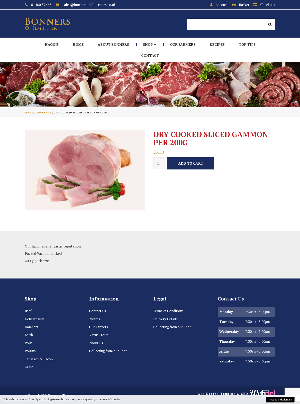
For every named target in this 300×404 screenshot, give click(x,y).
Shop (148, 44)
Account (222, 4)
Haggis (52, 44)
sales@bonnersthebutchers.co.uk (89, 4)
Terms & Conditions (168, 311)
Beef (28, 311)
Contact (150, 55)
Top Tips (247, 44)
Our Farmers (182, 44)
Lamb (29, 335)
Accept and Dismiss (280, 399)
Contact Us (97, 311)
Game (29, 367)
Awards (94, 319)
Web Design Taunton (216, 394)
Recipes (217, 44)
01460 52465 (41, 4)
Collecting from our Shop (108, 351)
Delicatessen (34, 319)
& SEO (242, 394)
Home (78, 44)
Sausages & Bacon (39, 359)
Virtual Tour (98, 335)
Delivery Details (165, 319)
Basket (244, 4)
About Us (96, 343)
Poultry (30, 351)
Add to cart (190, 163)
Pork (28, 343)
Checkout (267, 4)
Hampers (31, 327)
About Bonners (113, 44)
